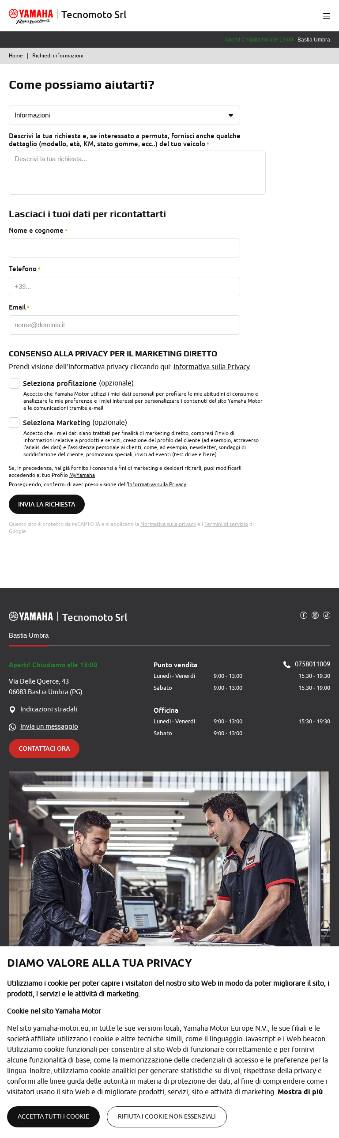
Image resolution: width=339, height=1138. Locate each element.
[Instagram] (315, 614)
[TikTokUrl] (326, 614)
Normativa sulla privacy (168, 524)
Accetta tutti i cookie (53, 1116)
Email (17, 307)
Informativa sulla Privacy (211, 367)
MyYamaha (82, 475)
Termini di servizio (226, 524)
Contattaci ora (44, 748)
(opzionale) (78, 383)
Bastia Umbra (29, 635)
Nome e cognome (36, 230)
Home (16, 55)
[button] (326, 15)
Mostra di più (300, 1092)
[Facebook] (303, 614)
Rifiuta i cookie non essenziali (167, 1116)
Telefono (23, 268)
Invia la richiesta (46, 504)
